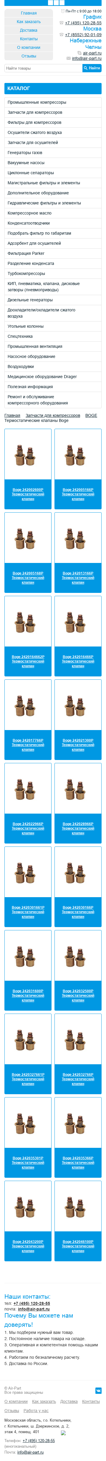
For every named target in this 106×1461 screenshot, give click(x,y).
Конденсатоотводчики (29, 223)
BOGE (91, 415)
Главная (29, 13)
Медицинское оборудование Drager (42, 376)
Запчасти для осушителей (33, 142)
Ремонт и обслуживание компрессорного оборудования (38, 399)
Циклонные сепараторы (31, 172)
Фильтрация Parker (26, 253)
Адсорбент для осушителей (34, 243)
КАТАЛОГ (18, 88)
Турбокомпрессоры (26, 273)
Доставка (28, 30)
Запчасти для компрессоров (35, 112)
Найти (94, 67)
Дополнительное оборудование (38, 193)
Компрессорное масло (30, 213)
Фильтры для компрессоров (34, 122)
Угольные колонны (26, 326)
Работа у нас (36, 1410)
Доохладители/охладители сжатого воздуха (41, 313)
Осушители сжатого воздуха (35, 132)
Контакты (29, 38)
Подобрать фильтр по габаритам (39, 233)
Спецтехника (20, 336)
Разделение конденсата (31, 263)
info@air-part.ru (34, 1309)
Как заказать (29, 21)
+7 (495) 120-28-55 (32, 1303)
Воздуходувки (21, 366)
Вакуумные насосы (26, 162)
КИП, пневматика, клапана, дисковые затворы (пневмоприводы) (44, 286)
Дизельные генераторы (30, 299)
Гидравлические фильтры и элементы (44, 203)
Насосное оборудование (31, 356)
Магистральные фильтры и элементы (44, 182)
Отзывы (28, 56)
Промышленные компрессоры (37, 102)
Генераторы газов (25, 152)
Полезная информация (30, 386)
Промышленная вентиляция (35, 346)
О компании (28, 47)
